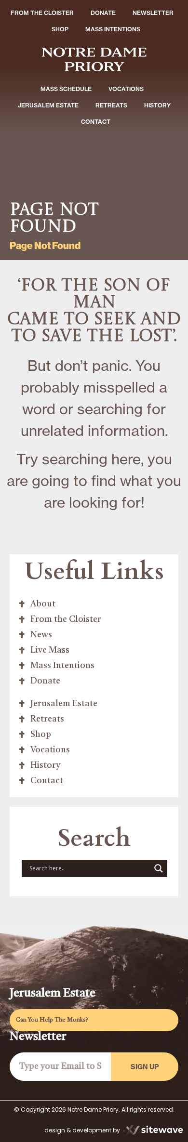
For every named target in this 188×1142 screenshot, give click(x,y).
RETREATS (111, 105)
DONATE (103, 12)
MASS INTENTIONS (112, 29)
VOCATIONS (126, 88)
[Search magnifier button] (158, 868)
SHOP (60, 29)
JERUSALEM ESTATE (48, 105)
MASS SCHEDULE (66, 88)
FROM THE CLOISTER (42, 12)
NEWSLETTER (153, 12)
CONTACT (95, 121)
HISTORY (157, 105)
